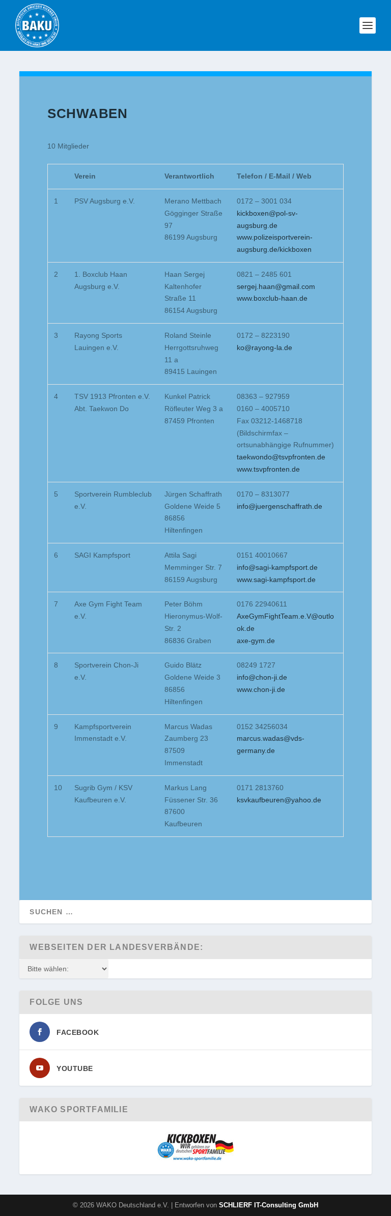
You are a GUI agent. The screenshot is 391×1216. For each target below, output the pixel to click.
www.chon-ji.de (261, 689)
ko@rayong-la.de (264, 347)
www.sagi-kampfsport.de (276, 579)
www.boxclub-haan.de (272, 298)
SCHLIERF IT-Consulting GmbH (268, 1205)
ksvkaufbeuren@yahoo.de (279, 800)
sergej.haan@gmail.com (276, 286)
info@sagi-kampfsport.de (277, 567)
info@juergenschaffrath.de (279, 506)
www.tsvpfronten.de (268, 469)
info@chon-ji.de (262, 677)
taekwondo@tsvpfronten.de (281, 457)
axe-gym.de (256, 640)
